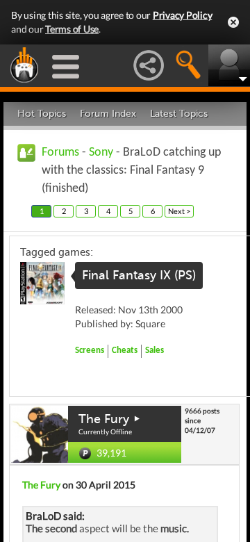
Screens (89, 350)
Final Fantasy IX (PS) (139, 275)
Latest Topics (179, 114)
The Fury (103, 419)
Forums (60, 152)
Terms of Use (72, 29)
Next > (179, 210)
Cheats (125, 350)
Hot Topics (41, 114)
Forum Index (108, 114)
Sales (154, 350)
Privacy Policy (182, 15)
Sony (101, 152)
